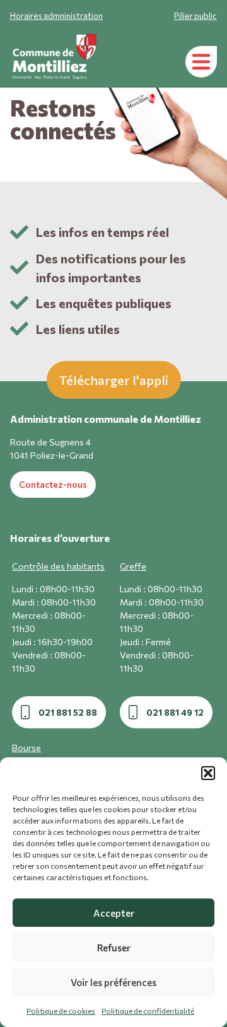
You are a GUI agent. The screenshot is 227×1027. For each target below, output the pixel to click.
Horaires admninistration (56, 16)
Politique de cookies (60, 1010)
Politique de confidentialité (148, 1010)
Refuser (114, 947)
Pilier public (195, 16)
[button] (208, 773)
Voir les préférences (113, 982)
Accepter (113, 913)
